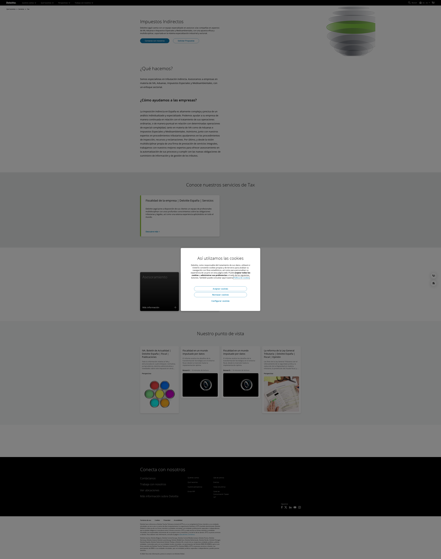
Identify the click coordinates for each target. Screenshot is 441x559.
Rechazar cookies (220, 295)
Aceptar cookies (220, 289)
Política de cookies (241, 278)
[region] (220, 279)
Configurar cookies (220, 301)
